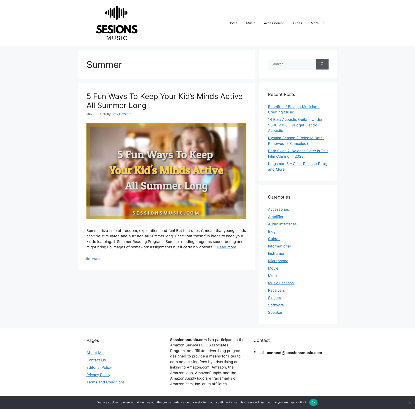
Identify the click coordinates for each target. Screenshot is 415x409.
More (315, 23)
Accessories (273, 23)
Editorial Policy (99, 367)
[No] (409, 402)
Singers (274, 298)
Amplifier (275, 217)
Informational (279, 246)
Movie (273, 268)
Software (276, 305)
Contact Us (96, 360)
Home (233, 23)
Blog (272, 231)
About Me (95, 353)
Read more (226, 247)
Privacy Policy (98, 375)
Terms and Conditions (105, 382)
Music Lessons (281, 283)
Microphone (278, 261)
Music (250, 23)
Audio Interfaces (282, 224)
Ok (313, 402)
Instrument (277, 253)
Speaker (275, 312)
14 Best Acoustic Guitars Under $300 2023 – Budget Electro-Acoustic (295, 125)
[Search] (322, 64)
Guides (296, 23)
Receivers (276, 290)
